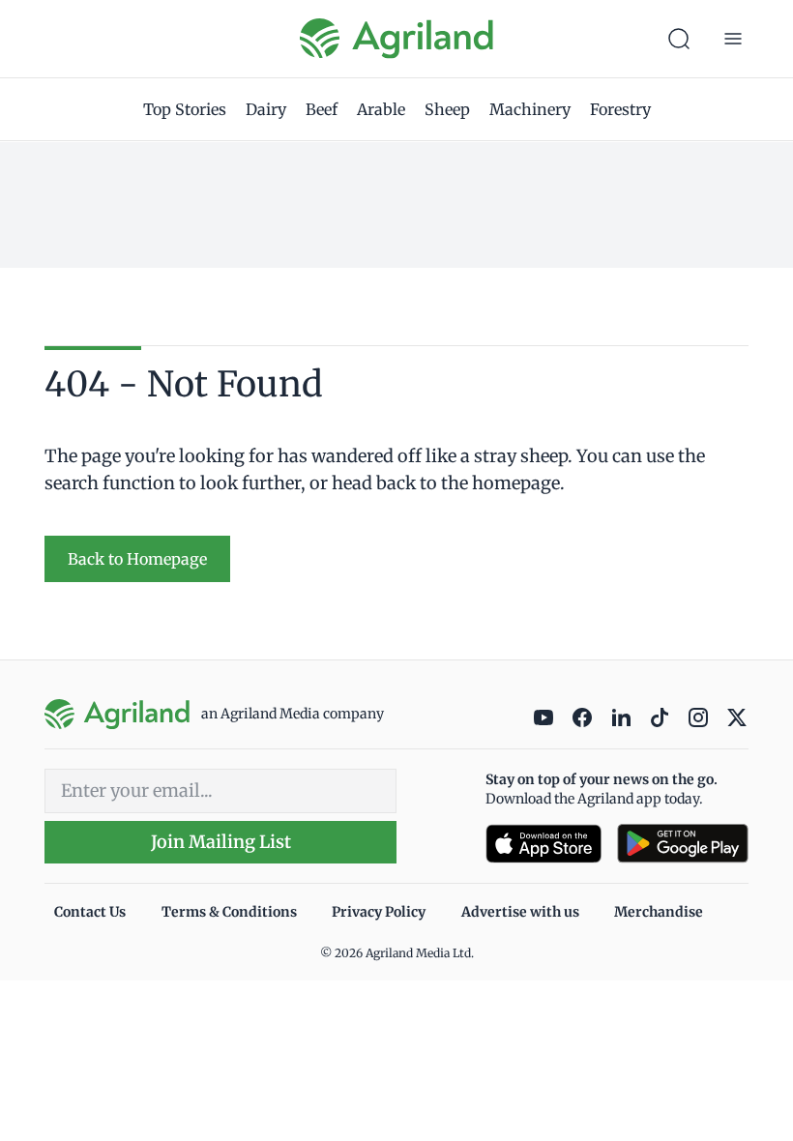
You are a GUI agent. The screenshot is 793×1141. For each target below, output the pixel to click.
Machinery (530, 109)
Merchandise (658, 912)
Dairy (266, 109)
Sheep (447, 109)
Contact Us (90, 912)
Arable (381, 109)
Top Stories (184, 109)
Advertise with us (520, 912)
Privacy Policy (379, 912)
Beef (322, 109)
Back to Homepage (137, 559)
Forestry (620, 109)
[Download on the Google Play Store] (683, 843)
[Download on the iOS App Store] (543, 843)
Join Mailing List (221, 842)
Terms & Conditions (229, 912)
